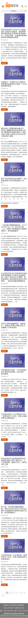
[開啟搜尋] (22, 7)
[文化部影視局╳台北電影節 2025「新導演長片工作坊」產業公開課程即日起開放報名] (15, 405)
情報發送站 (13, 11)
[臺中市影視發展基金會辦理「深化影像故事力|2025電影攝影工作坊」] (15, 169)
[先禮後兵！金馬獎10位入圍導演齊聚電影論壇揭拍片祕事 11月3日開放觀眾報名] (15, 72)
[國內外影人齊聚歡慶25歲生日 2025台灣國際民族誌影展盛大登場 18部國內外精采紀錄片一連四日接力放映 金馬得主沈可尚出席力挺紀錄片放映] (15, 119)
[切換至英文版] (25, 6)
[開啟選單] (3, 6)
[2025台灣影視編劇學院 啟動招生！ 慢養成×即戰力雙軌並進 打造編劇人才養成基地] (15, 314)
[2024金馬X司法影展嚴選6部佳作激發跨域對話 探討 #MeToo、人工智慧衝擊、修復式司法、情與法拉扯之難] (15, 449)
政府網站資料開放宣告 (18, 613)
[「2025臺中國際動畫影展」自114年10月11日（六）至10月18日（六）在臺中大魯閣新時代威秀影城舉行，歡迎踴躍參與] (15, 215)
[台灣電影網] (11, 4)
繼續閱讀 (4, 63)
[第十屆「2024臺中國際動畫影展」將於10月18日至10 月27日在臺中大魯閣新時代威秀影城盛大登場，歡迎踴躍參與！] (15, 497)
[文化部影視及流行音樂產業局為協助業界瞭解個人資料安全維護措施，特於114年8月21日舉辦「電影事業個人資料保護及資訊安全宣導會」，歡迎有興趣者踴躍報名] (15, 264)
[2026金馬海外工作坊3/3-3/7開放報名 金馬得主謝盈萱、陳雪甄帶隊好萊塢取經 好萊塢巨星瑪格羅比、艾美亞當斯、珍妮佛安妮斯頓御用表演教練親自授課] (15, 20)
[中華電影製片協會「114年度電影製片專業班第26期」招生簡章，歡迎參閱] (15, 360)
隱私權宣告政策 (8, 613)
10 (2, 595)
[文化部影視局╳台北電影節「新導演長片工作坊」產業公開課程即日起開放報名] (15, 545)
